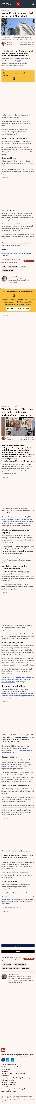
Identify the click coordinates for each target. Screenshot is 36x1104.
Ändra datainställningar (8, 1091)
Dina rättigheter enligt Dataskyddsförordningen (16, 1078)
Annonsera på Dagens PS (9, 1082)
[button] (18, 945)
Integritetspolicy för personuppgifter (13, 1073)
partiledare (25, 968)
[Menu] (33, 4)
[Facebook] (3, 1060)
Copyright (4, 1071)
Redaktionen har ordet (8, 1084)
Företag (14, 10)
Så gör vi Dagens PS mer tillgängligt (13, 1089)
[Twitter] (7, 1060)
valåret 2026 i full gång (9, 899)
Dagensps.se (5, 10)
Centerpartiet (7, 964)
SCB (18, 61)
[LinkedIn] (12, 1060)
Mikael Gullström (13, 975)
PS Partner (4, 1087)
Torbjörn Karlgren (14, 277)
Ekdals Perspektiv (20, 964)
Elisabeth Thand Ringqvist (11, 968)
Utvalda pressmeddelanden (10, 1067)
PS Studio (14, 406)
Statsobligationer (8, 270)
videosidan (11, 461)
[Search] (30, 4)
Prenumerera (29, 261)
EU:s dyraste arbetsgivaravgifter (20, 677)
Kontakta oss (5, 1069)
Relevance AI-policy (7, 1080)
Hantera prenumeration (8, 1065)
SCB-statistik (13, 267)
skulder (23, 267)
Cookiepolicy (5, 1076)
